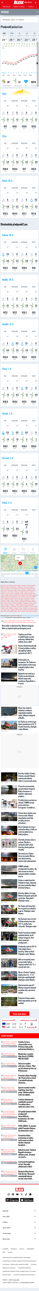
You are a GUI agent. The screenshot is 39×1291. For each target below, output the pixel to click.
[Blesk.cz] (19, 2)
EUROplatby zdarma (28, 1020)
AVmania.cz (6, 1140)
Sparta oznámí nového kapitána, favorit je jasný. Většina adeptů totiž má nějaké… (26, 1091)
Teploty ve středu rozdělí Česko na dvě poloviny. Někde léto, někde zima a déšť (26, 638)
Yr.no (31, 617)
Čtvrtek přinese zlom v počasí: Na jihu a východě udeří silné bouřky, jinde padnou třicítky (27, 844)
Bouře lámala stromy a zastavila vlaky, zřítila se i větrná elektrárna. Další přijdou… (27, 830)
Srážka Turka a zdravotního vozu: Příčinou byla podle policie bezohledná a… (26, 1045)
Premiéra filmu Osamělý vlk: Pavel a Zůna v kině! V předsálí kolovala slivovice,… (27, 1079)
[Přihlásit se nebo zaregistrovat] (35, 2)
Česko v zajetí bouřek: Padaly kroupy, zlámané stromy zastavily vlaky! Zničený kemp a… (27, 884)
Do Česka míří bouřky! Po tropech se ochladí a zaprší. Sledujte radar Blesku (27, 910)
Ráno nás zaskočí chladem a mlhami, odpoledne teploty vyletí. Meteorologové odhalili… (26, 712)
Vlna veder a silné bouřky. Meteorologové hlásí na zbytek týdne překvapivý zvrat (17, 627)
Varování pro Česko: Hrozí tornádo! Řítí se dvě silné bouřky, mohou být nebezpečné (27, 857)
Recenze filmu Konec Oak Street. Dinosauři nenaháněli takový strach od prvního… (26, 1175)
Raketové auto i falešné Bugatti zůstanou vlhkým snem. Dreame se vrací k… (27, 1153)
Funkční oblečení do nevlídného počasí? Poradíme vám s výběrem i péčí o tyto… (26, 1103)
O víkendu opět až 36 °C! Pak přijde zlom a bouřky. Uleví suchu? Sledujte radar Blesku (27, 950)
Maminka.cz (6, 1104)
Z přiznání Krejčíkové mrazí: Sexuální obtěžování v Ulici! (26, 1164)
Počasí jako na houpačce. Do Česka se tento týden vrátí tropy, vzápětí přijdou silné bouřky (27, 664)
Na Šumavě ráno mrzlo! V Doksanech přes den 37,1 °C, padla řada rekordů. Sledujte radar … (27, 923)
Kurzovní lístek (8, 1020)
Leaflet (19, 570)
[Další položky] (36, 6)
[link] (8, 1194)
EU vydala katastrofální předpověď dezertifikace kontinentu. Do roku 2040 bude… (27, 1116)
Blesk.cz (5, 1046)
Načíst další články (19, 1014)
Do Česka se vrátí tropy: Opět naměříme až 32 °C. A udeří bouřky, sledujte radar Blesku (27, 725)
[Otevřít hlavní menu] (2, 2)
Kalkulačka (31, 1027)
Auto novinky (7, 1154)
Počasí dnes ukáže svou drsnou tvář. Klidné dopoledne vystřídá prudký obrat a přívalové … (27, 818)
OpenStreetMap (27, 570)
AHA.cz (4, 1057)
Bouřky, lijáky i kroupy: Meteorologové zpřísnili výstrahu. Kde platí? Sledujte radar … (27, 897)
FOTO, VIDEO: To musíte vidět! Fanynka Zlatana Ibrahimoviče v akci (27, 1128)
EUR (8, 1024)
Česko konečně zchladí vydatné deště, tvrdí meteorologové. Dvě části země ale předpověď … (27, 937)
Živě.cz (4, 1117)
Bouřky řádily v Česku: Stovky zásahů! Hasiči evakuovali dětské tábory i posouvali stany (27, 777)
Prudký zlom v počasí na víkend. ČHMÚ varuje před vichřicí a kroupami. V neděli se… (27, 804)
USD (8, 1027)
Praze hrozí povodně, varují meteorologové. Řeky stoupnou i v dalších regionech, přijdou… (26, 791)
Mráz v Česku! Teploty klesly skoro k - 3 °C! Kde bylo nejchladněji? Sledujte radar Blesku (26, 976)
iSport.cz (5, 1066)
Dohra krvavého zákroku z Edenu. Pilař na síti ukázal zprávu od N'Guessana (27, 1067)
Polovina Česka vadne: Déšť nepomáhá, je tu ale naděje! (27, 1000)
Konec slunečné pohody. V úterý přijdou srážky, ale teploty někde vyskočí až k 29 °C (27, 649)
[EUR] (4, 1024)
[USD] (4, 1027)
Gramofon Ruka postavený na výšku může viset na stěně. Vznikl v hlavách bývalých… (26, 1140)
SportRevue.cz (7, 1128)
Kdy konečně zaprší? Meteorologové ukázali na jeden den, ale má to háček (27, 989)
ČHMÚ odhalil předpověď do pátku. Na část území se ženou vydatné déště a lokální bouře (27, 871)
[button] (12, 1200)
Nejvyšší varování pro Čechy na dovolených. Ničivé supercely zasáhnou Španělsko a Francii (26, 678)
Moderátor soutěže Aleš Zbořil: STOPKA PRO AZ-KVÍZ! (25, 1056)
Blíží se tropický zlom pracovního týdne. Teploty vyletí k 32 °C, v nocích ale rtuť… (27, 963)
